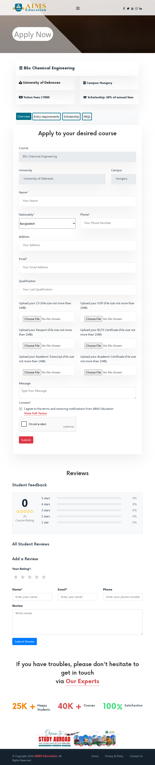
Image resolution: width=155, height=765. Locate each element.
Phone (85, 214)
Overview (23, 116)
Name (23, 192)
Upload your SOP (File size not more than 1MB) (107, 305)
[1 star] (15, 577)
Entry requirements (46, 116)
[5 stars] (43, 577)
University (25, 170)
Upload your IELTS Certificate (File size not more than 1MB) (107, 332)
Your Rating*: (21, 569)
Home (94, 756)
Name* (17, 589)
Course (23, 148)
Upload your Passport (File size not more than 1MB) (45, 332)
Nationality (27, 214)
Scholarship (71, 116)
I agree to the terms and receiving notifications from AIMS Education (68, 411)
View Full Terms (35, 413)
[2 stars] (22, 577)
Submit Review (24, 641)
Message (24, 383)
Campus (116, 170)
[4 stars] (36, 577)
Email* (62, 589)
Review (17, 606)
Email (23, 259)
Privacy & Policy (114, 756)
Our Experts (82, 681)
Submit (26, 440)
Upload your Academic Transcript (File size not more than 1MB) (46, 358)
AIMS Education (45, 756)
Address (24, 237)
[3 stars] (29, 577)
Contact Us (136, 756)
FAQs (87, 116)
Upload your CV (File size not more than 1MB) (45, 305)
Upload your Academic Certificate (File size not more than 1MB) (108, 358)
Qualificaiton (27, 281)
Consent (25, 402)
